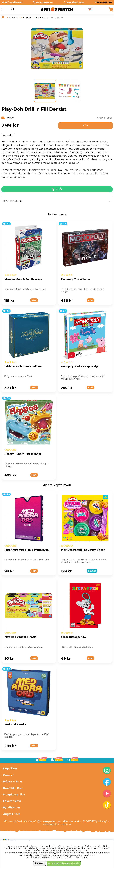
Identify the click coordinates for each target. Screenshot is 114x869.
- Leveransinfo (11, 801)
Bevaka (92, 571)
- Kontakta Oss (11, 788)
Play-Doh (27, 17)
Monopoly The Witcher (75, 279)
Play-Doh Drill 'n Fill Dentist (49, 17)
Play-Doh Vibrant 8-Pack (20, 637)
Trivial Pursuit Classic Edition (23, 366)
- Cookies (7, 775)
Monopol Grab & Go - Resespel (23, 279)
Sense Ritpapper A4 (73, 637)
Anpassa (39, 863)
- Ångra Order (10, 814)
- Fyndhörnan (10, 807)
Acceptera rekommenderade (63, 863)
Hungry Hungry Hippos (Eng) (22, 453)
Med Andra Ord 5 (15, 724)
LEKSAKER (14, 17)
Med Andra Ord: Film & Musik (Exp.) (27, 549)
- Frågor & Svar (11, 781)
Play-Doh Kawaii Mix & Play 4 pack (83, 549)
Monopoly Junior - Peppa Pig (79, 366)
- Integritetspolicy (13, 794)
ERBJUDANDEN (104, 2)
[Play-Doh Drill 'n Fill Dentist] (45, 91)
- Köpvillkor (9, 768)
